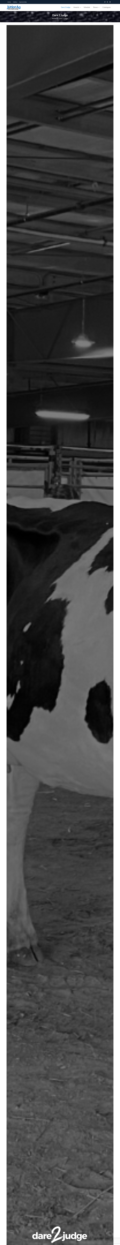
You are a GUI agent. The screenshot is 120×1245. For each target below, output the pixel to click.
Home (9, 2)
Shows (95, 7)
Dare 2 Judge (65, 7)
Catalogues (106, 7)
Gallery (15, 2)
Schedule (87, 7)
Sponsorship (23, 2)
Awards (76, 7)
